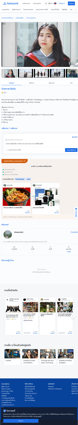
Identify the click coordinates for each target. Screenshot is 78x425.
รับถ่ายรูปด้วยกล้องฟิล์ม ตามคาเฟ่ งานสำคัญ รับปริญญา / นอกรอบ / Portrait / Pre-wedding (65, 317)
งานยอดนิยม (5, 9)
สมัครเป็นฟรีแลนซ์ (30, 386)
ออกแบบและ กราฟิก (42, 9)
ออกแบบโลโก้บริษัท (38, 207)
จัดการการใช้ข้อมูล (30, 400)
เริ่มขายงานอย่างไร (30, 389)
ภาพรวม (11, 83)
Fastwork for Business (55, 389)
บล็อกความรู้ (28, 396)
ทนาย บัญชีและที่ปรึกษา (8, 400)
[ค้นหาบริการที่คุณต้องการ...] (46, 3)
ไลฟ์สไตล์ (64, 9)
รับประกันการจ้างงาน (31, 393)
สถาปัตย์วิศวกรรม (6, 402)
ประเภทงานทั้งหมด (7, 18)
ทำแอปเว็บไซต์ (55, 9)
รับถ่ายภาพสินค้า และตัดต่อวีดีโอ (13, 207)
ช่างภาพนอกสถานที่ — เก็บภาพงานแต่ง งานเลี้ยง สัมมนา (12, 316)
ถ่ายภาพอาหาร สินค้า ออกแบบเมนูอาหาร (29, 315)
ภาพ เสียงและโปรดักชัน (8, 398)
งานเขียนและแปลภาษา (8, 405)
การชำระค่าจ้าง (29, 391)
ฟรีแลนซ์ (51, 83)
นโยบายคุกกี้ (37, 416)
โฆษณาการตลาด (28, 9)
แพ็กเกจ (31, 83)
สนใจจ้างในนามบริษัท (14, 150)
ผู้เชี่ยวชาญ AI (16, 9)
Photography (31, 18)
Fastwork (51, 386)
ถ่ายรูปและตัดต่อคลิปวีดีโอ (47, 315)
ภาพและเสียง (19, 18)
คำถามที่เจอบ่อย (29, 398)
